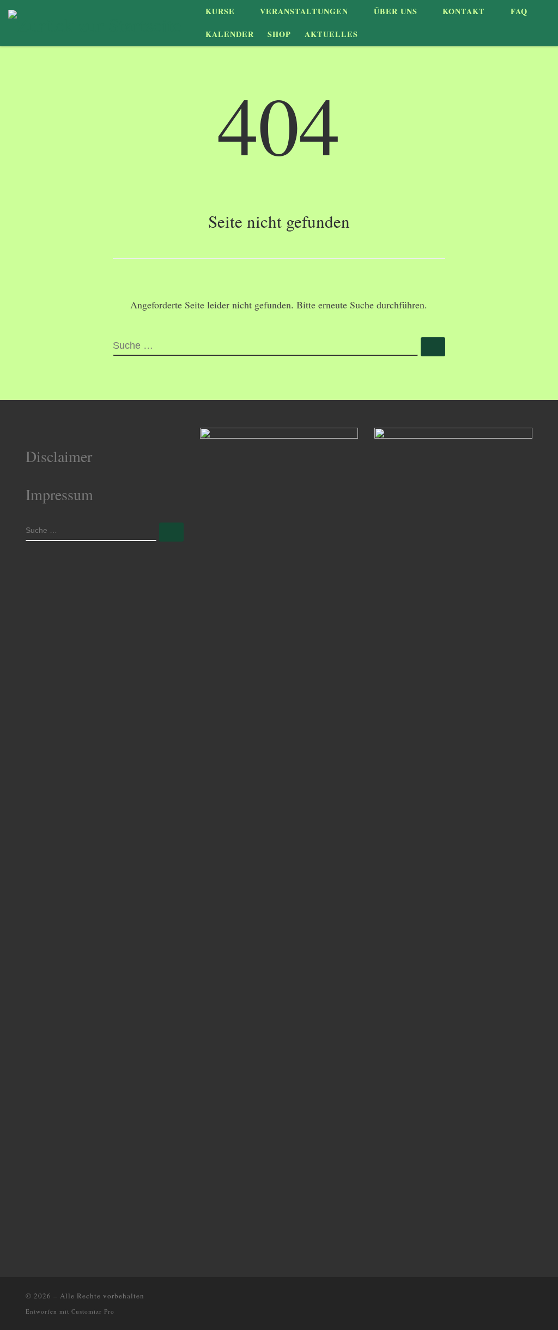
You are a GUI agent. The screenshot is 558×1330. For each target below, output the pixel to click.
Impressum (59, 494)
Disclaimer (59, 456)
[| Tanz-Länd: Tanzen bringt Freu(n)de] (94, 21)
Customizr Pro (92, 1311)
